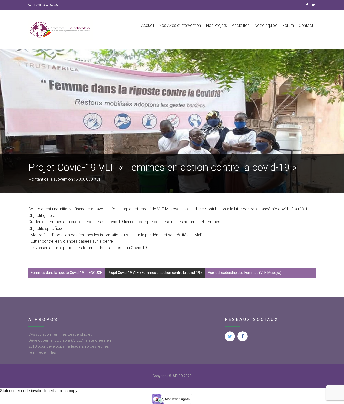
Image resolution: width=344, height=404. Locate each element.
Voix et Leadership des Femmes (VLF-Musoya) (244, 273)
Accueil (147, 25)
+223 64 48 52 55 (45, 5)
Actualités (240, 25)
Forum (288, 25)
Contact (306, 25)
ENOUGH (95, 273)
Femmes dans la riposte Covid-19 (57, 273)
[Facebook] (307, 5)
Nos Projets (216, 25)
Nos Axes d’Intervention (180, 25)
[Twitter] (313, 5)
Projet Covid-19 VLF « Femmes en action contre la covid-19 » (155, 273)
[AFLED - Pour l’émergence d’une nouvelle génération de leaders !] (60, 30)
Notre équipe (265, 25)
